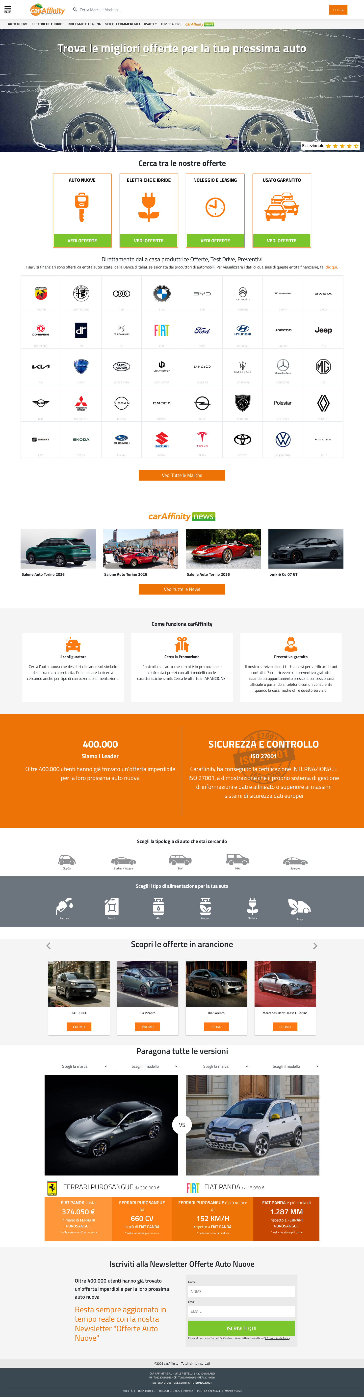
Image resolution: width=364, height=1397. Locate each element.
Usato (149, 23)
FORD (202, 346)
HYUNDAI (242, 346)
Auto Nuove (18, 23)
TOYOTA (242, 455)
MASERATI (242, 382)
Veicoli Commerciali (122, 23)
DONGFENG (41, 346)
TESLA (202, 455)
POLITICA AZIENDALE (209, 1391)
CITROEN (242, 309)
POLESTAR (283, 419)
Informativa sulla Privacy (277, 1338)
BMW (162, 309)
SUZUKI (161, 455)
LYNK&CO (202, 382)
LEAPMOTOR (161, 382)
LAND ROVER (121, 382)
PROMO (68, 986)
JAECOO (283, 346)
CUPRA (283, 309)
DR (81, 346)
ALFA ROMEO (81, 309)
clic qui (331, 267)
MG (323, 382)
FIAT (161, 346)
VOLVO (323, 455)
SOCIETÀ (127, 1391)
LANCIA (81, 382)
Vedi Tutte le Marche (182, 475)
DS (121, 346)
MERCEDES (282, 382)
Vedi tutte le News (182, 588)
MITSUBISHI (81, 419)
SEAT (41, 455)
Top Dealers (171, 23)
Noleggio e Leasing (84, 23)
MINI (41, 419)
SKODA (81, 455)
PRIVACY (188, 1391)
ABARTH (41, 309)
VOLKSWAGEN (283, 455)
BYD (202, 309)
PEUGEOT (242, 419)
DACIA (323, 309)
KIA (41, 382)
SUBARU (121, 455)
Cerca (338, 9)
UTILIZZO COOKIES (169, 1391)
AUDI (122, 309)
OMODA (161, 419)
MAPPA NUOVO (233, 1391)
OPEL (202, 419)
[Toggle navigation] (8, 10)
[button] (49, 946)
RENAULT (323, 419)
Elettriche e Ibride (48, 23)
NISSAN (121, 419)
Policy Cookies (146, 1391)
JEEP (323, 346)
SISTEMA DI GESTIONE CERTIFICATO (182, 1382)
